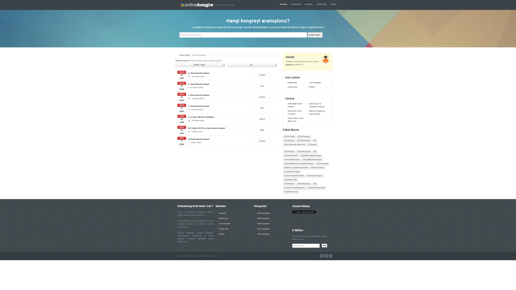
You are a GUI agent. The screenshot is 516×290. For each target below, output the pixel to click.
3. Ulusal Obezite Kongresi (198, 95)
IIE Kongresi (312, 144)
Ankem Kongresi (322, 163)
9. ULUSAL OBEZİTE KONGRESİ (201, 117)
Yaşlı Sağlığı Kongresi (292, 159)
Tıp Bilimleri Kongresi (292, 171)
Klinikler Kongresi (317, 167)
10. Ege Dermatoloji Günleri (294, 175)
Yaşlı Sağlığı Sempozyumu (312, 159)
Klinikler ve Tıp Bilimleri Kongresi (296, 167)
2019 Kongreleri (263, 218)
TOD (314, 140)
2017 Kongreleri (263, 229)
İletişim (334, 4)
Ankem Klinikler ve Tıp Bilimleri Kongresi (299, 163)
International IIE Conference (294, 144)
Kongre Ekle (321, 4)
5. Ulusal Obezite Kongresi (198, 84)
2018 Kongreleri (263, 223)
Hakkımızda (296, 4)
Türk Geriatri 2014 (291, 155)
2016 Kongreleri (263, 234)
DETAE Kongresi (304, 136)
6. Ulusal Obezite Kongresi (198, 73)
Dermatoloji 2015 (290, 179)
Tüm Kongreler (315, 83)
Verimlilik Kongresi (291, 191)
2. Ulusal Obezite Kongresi (198, 106)
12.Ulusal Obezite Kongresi (198, 139)
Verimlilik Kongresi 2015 (316, 187)
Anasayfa (283, 4)
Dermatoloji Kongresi (314, 175)
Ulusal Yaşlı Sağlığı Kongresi (310, 155)
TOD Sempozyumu (303, 140)
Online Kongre (184, 55)
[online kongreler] (197, 5)
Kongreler (309, 4)
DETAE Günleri (289, 136)
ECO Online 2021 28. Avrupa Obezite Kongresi (206, 128)
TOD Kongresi (289, 140)
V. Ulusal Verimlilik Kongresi (294, 187)
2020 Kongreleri (263, 213)
